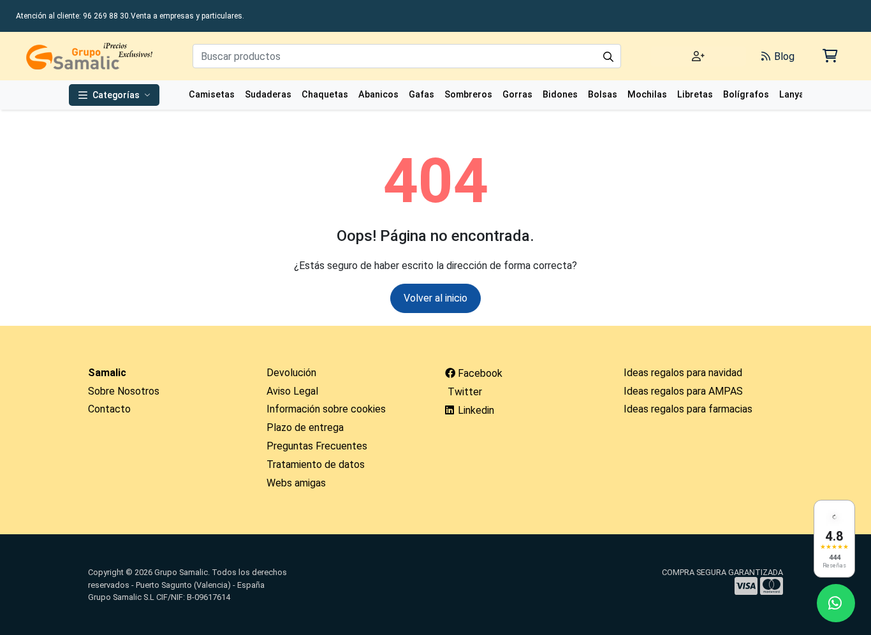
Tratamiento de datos (316, 464)
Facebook (478, 373)
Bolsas (602, 94)
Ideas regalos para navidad (683, 373)
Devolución (291, 373)
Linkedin (474, 410)
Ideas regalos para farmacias (688, 409)
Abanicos (378, 94)
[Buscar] (608, 56)
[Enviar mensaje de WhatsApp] (836, 603)
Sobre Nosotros (123, 391)
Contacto (109, 409)
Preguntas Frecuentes (317, 446)
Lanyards (799, 94)
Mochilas (647, 94)
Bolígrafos (746, 94)
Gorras (517, 94)
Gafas (421, 94)
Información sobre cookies (326, 409)
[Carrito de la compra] (829, 56)
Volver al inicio (435, 298)
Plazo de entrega (305, 427)
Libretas (695, 94)
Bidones (560, 94)
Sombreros (468, 94)
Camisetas (212, 94)
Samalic (107, 373)
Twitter (463, 392)
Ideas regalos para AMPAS (683, 391)
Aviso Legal (292, 391)
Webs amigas (296, 483)
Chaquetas (325, 94)
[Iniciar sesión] (698, 56)
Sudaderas (268, 94)
